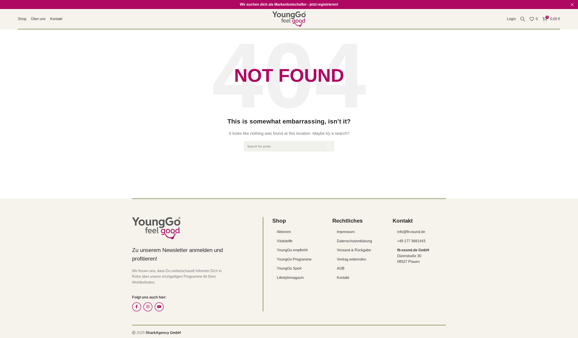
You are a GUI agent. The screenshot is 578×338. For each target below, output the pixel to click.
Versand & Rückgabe (354, 250)
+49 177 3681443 (411, 241)
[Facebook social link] (136, 306)
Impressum (345, 232)
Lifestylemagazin (290, 278)
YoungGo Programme (294, 259)
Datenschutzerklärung (354, 241)
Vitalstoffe (285, 241)
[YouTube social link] (159, 306)
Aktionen (284, 232)
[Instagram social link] (147, 306)
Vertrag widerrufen (351, 259)
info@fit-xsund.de (411, 232)
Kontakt (343, 278)
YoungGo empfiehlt (292, 250)
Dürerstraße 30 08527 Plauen (413, 255)
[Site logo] (289, 19)
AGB (341, 268)
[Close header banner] (572, 4)
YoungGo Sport (289, 268)
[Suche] (522, 18)
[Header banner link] (282, 4)
